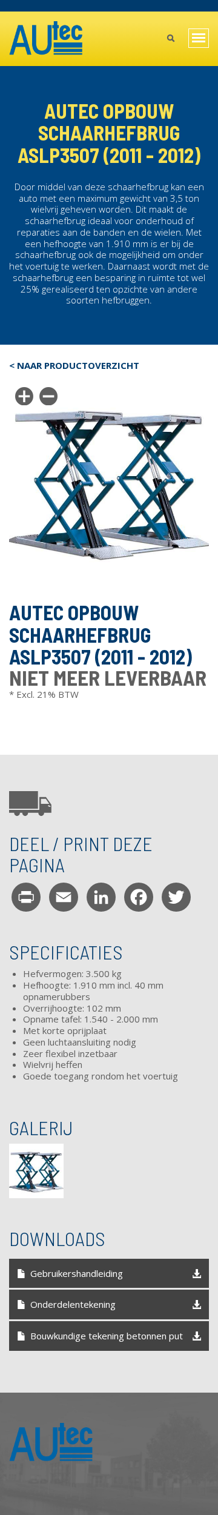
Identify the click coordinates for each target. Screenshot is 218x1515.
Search (170, 39)
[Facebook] (138, 896)
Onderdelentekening (73, 1304)
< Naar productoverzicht (74, 365)
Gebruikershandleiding (76, 1273)
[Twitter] (176, 896)
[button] (36, 1171)
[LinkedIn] (101, 896)
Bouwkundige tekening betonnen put (106, 1336)
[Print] (26, 896)
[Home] (46, 38)
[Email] (63, 896)
